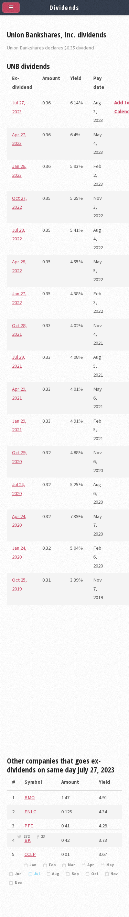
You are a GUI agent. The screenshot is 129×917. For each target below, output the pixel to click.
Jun (18, 874)
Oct (94, 874)
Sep (75, 874)
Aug (55, 874)
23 (43, 836)
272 (26, 836)
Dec (18, 883)
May (110, 865)
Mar (71, 865)
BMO (29, 797)
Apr (90, 865)
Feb (52, 865)
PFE (28, 826)
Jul (37, 874)
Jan (33, 865)
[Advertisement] (64, 683)
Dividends (64, 7)
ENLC (30, 812)
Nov (114, 874)
